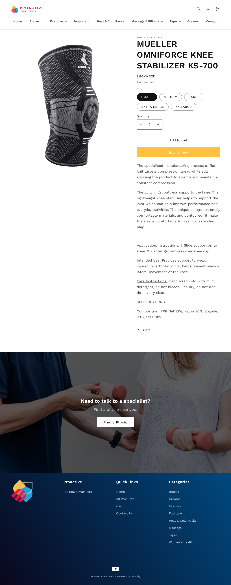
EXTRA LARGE (152, 106)
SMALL (146, 97)
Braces (174, 491)
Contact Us (124, 513)
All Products (125, 499)
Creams (174, 499)
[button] (36, 21)
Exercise (175, 506)
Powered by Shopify (128, 576)
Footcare (175, 513)
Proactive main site (78, 491)
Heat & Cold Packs (183, 520)
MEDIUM (170, 97)
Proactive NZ (108, 576)
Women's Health (181, 542)
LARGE (194, 97)
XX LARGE (183, 106)
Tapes (173, 535)
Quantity (143, 116)
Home (120, 491)
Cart (119, 506)
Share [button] (146, 330)
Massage (175, 528)
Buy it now (178, 152)
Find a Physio (115, 422)
